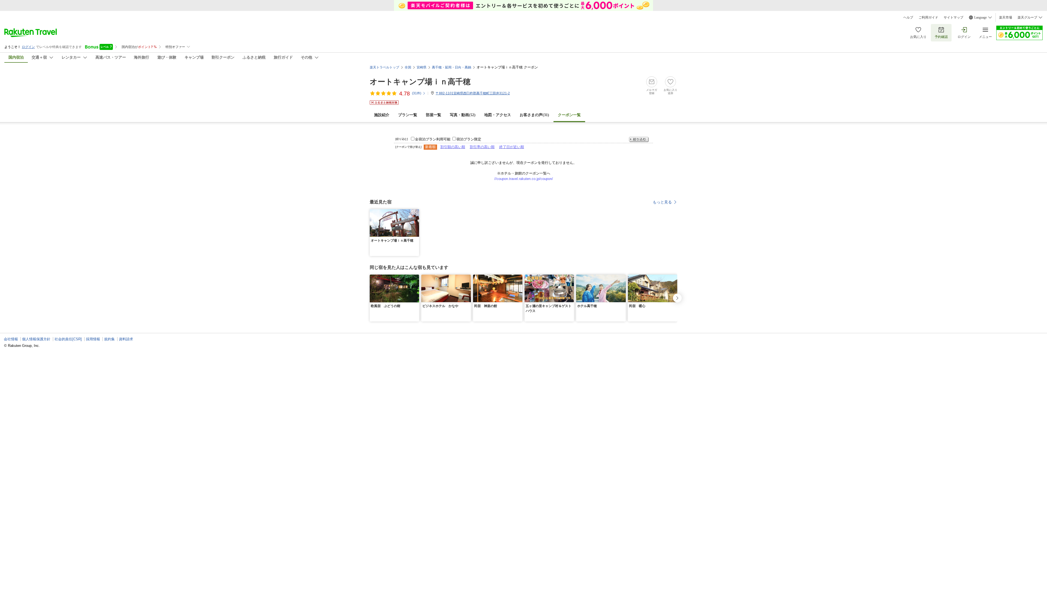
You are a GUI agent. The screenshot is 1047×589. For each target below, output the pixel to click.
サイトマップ (953, 17)
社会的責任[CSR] (68, 339)
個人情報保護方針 (36, 339)
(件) (416, 93)
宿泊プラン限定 (468, 139)
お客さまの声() (534, 115)
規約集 (109, 339)
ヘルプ (908, 17)
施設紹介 (381, 115)
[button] (416, 212)
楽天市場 (1005, 17)
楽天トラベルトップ (384, 67)
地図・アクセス (497, 115)
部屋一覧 (433, 115)
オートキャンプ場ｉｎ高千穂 (420, 81)
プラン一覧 (407, 115)
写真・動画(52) (463, 115)
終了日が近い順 (511, 147)
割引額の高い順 (452, 147)
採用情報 (93, 339)
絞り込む (639, 139)
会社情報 (11, 339)
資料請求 (126, 339)
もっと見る (662, 202)
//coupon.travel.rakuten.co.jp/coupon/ (523, 179)
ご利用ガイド (928, 17)
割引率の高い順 (482, 147)
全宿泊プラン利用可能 (432, 139)
